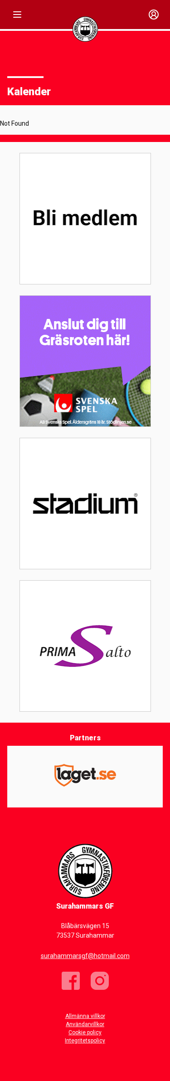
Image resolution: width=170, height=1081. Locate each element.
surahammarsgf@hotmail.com (85, 955)
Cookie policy (85, 1032)
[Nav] (17, 14)
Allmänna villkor (85, 1016)
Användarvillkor (85, 1024)
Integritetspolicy (85, 1040)
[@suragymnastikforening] (100, 981)
